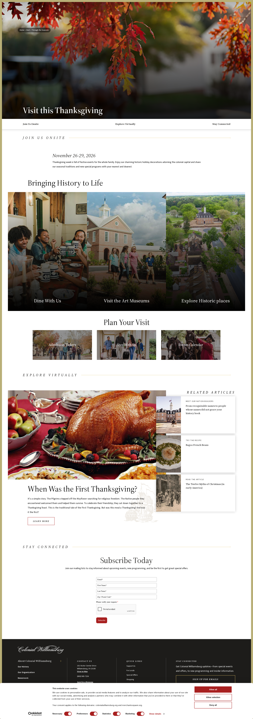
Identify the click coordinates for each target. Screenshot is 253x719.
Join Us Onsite (31, 124)
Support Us (130, 666)
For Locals (130, 670)
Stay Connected (221, 124)
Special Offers (132, 675)
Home (22, 30)
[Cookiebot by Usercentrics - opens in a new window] (35, 714)
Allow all (213, 689)
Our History (23, 666)
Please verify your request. (107, 602)
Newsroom (23, 678)
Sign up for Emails (205, 679)
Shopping (130, 679)
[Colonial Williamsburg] (41, 653)
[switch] (93, 714)
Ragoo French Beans (197, 445)
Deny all (213, 705)
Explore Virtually (125, 124)
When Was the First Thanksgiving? (82, 488)
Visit (28, 30)
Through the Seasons (40, 30)
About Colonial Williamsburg (35, 661)
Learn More (41, 521)
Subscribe (101, 620)
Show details (155, 714)
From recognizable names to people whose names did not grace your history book (206, 409)
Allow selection (213, 697)
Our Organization (26, 672)
